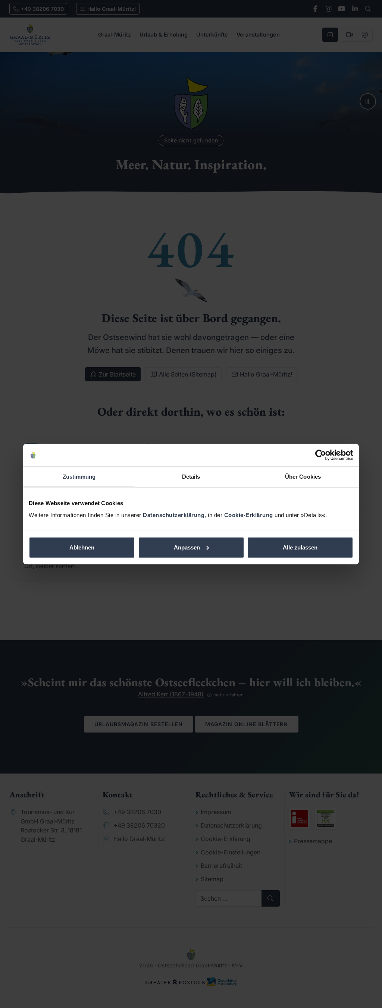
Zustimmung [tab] (79, 476)
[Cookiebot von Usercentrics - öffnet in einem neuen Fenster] (320, 455)
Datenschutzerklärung (173, 514)
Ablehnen (81, 547)
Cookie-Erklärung (248, 514)
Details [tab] (191, 476)
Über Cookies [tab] (303, 476)
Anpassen (187, 547)
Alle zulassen (300, 547)
